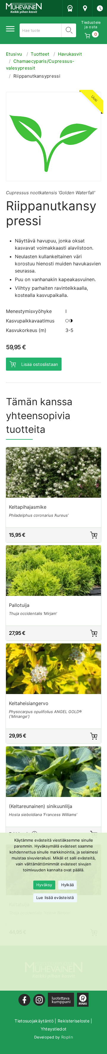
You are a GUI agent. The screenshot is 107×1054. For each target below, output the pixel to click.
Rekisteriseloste (73, 1020)
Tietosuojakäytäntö (34, 1020)
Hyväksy (44, 884)
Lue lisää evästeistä (55, 897)
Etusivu (14, 54)
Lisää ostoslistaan (39, 364)
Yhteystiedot (54, 1028)
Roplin (67, 1037)
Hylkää (67, 884)
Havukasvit (70, 54)
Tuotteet (40, 54)
